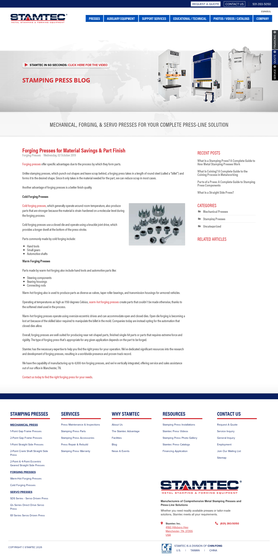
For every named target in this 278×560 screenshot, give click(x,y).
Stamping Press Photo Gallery (180, 438)
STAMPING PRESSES (29, 414)
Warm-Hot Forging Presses (26, 478)
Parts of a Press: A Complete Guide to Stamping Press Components (226, 183)
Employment (224, 444)
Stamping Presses (214, 218)
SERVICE (275, 74)
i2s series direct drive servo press (27, 506)
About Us (117, 424)
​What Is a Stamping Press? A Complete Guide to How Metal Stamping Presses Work (226, 162)
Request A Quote (205, 4)
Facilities (117, 438)
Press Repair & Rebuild (74, 444)
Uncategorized (212, 226)
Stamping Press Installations (179, 424)
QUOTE (275, 59)
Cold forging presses (34, 205)
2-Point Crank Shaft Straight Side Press (29, 453)
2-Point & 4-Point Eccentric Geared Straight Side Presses (27, 463)
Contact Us (234, 4)
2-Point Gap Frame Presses (26, 438)
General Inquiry (226, 438)
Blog (114, 444)
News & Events (121, 451)
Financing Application (175, 451)
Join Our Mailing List (229, 451)
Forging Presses (31, 155)
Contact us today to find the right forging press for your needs (57, 376)
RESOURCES (174, 414)
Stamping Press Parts (73, 431)
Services (70, 414)
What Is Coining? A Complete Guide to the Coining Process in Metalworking (222, 173)
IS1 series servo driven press (27, 515)
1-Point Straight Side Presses (26, 444)
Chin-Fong (215, 546)
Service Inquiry (226, 431)
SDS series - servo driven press (29, 498)
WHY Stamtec (125, 414)
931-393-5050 (261, 4)
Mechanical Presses (215, 211)
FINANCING (275, 41)
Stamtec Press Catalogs (176, 444)
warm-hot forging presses (104, 301)
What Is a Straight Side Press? (215, 192)
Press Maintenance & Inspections (80, 424)
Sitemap (221, 457)
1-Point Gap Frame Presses (26, 431)
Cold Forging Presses (23, 485)
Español (266, 11)
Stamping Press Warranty (75, 451)
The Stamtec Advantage (126, 431)
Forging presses (31, 164)
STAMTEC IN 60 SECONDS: (67, 65)
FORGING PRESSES (23, 472)
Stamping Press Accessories (77, 438)
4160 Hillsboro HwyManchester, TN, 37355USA (179, 531)
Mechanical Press (24, 424)
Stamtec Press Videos (175, 431)
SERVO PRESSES (21, 492)
